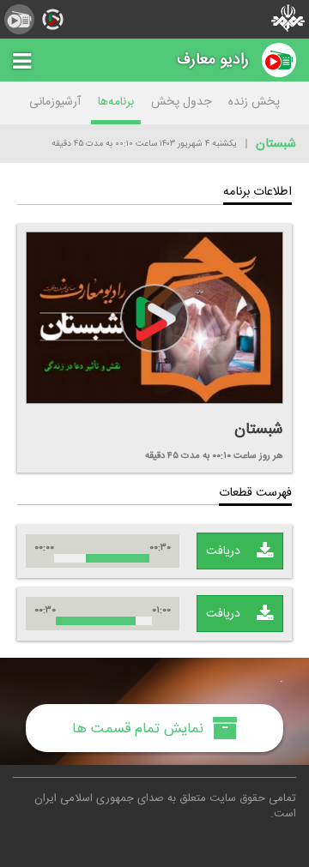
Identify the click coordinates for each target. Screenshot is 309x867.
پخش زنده (254, 102)
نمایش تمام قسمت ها (140, 728)
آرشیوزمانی (55, 102)
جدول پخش (181, 102)
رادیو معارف (213, 59)
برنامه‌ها (116, 102)
